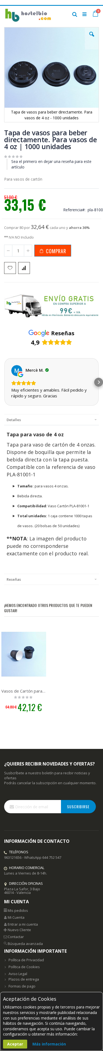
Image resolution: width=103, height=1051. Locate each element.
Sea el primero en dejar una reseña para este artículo (51, 164)
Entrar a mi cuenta (23, 924)
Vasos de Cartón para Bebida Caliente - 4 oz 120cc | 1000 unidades (23, 691)
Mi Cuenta (16, 917)
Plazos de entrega (24, 979)
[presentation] (51, 419)
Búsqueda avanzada (25, 943)
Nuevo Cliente (19, 929)
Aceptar (15, 1044)
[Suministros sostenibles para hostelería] (28, 14)
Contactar (16, 936)
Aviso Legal (18, 973)
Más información (49, 1044)
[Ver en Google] (16, 370)
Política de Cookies (24, 966)
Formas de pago (22, 986)
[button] (92, 38)
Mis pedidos (18, 910)
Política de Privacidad (26, 959)
